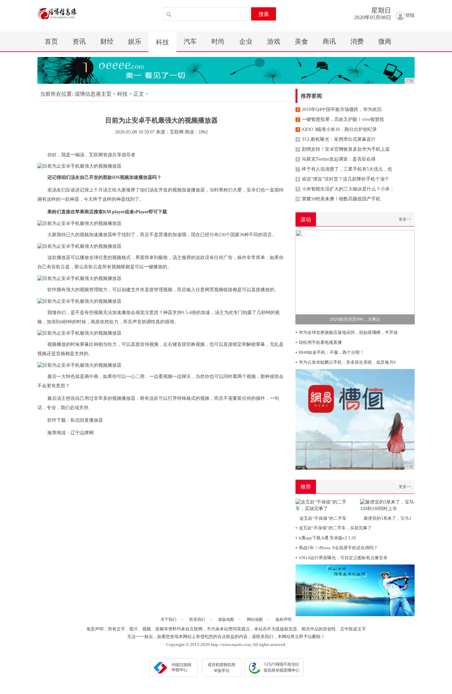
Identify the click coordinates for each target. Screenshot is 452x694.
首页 (51, 41)
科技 (162, 42)
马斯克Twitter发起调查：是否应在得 (336, 159)
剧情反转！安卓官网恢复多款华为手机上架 (343, 149)
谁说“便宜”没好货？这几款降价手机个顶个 (343, 179)
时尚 (218, 41)
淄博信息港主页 (93, 94)
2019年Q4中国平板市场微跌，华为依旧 (339, 109)
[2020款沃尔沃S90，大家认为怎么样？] (355, 276)
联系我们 (197, 619)
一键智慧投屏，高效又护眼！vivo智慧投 (340, 119)
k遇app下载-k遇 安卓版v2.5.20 (325, 537)
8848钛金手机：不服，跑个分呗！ (329, 352)
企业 (245, 41)
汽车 (190, 41)
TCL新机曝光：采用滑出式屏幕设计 (336, 139)
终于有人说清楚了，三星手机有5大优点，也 (344, 169)
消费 (357, 41)
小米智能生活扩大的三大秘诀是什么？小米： (345, 189)
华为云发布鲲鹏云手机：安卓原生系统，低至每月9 (345, 362)
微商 (384, 41)
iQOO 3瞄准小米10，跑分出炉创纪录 (337, 129)
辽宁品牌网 (82, 432)
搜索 (263, 14)
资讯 (79, 41)
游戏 (273, 41)
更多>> (405, 219)
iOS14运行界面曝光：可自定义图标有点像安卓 (341, 557)
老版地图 (226, 619)
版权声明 (284, 619)
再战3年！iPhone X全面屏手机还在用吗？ (336, 547)
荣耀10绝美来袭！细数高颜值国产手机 (338, 198)
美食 (301, 41)
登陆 (410, 15)
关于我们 (168, 619)
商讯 (329, 41)
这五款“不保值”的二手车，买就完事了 (333, 527)
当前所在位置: (56, 94)
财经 (106, 41)
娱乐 (134, 41)
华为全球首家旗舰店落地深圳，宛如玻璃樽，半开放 (346, 332)
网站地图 (255, 619)
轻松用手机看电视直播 (318, 342)
